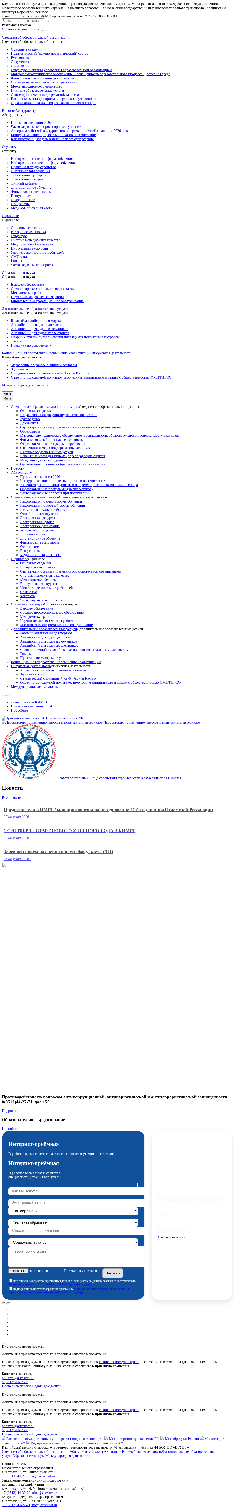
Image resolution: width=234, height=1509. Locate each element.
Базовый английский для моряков (37, 321)
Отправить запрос (172, 1237)
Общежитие (20, 204)
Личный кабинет (24, 183)
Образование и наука (27, 604)
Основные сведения (26, 49)
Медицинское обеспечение (32, 244)
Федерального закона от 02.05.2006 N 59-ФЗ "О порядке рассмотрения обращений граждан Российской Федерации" (68, 1290)
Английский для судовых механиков (39, 329)
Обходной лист (23, 200)
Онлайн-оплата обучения (30, 171)
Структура (19, 236)
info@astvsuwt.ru (44, 1505)
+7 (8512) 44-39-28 (16, 1493)
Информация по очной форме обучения (42, 159)
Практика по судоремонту (31, 345)
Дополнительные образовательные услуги (44, 629)
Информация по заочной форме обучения (43, 163)
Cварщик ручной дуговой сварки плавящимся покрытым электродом (65, 337)
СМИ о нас (19, 256)
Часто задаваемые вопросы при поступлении (46, 127)
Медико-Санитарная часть (31, 208)
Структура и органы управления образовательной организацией (61, 70)
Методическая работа (27, 293)
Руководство (21, 57)
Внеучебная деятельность (31, 666)
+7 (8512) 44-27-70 (16, 1476)
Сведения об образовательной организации (45, 407)
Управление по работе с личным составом (44, 365)
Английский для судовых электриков (40, 333)
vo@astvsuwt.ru (43, 1476)
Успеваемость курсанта (38, 530)
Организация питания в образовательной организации (53, 103)
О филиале (19, 559)
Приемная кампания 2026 (31, 122)
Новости (8, 111)
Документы (20, 62)
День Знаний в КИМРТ (29, 702)
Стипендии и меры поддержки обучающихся (46, 95)
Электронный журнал (28, 179)
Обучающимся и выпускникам (35, 497)
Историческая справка (28, 232)
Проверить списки (16, 1386)
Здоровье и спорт (24, 369)
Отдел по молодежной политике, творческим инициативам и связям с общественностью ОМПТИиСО (91, 377)
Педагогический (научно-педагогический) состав (49, 53)
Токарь (16, 341)
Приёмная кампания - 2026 (32, 706)
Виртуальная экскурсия (29, 248)
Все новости (11, 797)
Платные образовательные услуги (37, 90)
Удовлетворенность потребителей (37, 252)
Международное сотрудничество (36, 86)
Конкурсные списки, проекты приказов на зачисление (53, 135)
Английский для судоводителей (36, 325)
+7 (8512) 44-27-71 (16, 1505)
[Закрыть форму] (3, 1343)
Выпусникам (21, 196)
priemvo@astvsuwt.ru (18, 1378)
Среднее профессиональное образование (42, 289)
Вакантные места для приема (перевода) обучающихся (53, 99)
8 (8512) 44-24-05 (15, 1382)
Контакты (18, 261)
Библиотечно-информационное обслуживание (47, 301)
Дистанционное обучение (31, 187)
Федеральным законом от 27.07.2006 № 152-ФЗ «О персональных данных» (51, 1284)
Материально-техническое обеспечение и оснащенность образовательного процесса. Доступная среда (90, 74)
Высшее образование (27, 284)
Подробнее (19, 710)
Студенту (97, 1451)
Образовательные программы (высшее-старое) (56, 489)
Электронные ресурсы (28, 175)
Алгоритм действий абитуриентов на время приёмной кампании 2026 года (70, 131)
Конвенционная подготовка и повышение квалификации (47, 353)
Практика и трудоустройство (33, 167)
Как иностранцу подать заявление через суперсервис (52, 139)
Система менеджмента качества (35, 240)
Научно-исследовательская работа (37, 297)
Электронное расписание (40, 526)
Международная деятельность (25, 385)
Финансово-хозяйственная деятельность (42, 78)
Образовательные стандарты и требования (44, 82)
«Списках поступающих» (119, 1362)
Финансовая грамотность (31, 192)
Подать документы (46, 1386)
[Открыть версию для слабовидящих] (3, 34)
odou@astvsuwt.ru (44, 1493)
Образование (21, 66)
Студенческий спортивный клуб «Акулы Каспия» (50, 373)
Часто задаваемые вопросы (32, 265)
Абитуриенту (21, 472)
